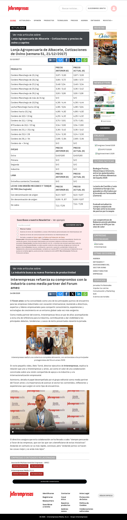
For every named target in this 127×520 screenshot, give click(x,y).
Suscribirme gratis (73, 225)
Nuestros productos (65, 504)
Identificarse (48, 493)
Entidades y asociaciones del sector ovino (101, 265)
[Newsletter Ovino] (105, 103)
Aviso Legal (37, 237)
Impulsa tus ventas (101, 288)
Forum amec (18, 301)
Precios (74, 21)
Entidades (95, 21)
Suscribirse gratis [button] (97, 8)
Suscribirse (105, 128)
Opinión (37, 21)
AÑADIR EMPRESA (106, 496)
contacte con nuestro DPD (50, 249)
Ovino (13, 20)
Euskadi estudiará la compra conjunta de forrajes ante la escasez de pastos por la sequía (104, 208)
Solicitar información (20, 466)
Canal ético (63, 498)
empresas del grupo (64, 245)
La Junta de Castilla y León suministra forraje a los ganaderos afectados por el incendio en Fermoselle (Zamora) (105, 191)
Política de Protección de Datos (54, 237)
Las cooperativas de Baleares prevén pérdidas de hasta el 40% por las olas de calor (104, 223)
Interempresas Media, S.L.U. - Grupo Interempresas (67, 517)
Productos (49, 21)
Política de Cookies (84, 504)
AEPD (57, 251)
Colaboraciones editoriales (86, 510)
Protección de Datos (84, 498)
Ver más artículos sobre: (27, 34)
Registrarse (48, 497)
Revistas (107, 21)
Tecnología (62, 21)
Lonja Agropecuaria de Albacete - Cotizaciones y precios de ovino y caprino (46, 40)
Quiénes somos (64, 510)
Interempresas (71, 365)
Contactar (65, 493)
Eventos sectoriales (101, 297)
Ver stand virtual (36, 466)
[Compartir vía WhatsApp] (85, 60)
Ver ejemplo (59, 220)
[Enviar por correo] (60, 60)
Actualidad (24, 21)
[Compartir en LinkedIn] (78, 60)
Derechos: (29, 247)
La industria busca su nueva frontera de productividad (43, 272)
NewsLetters (48, 501)
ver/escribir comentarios (50, 481)
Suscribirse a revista (47, 505)
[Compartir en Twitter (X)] (72, 60)
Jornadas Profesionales (102, 285)
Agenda (84, 21)
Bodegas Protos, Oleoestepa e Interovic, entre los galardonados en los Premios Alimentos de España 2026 (104, 173)
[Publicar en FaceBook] (66, 60)
